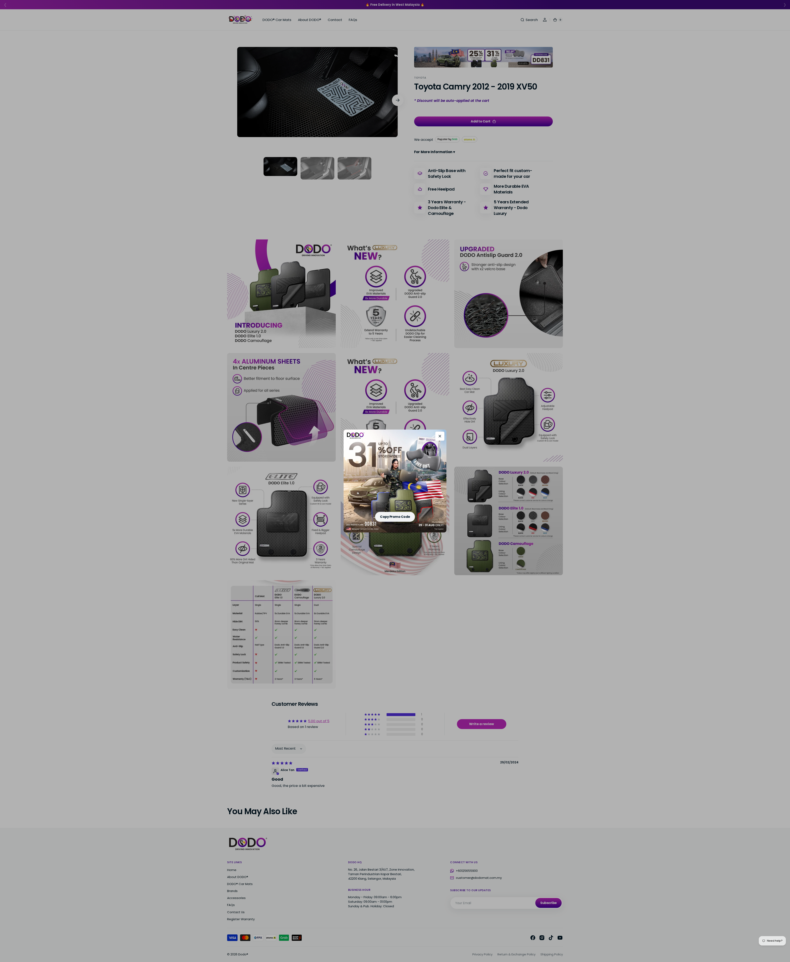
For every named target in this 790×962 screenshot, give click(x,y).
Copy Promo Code (395, 516)
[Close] (439, 436)
